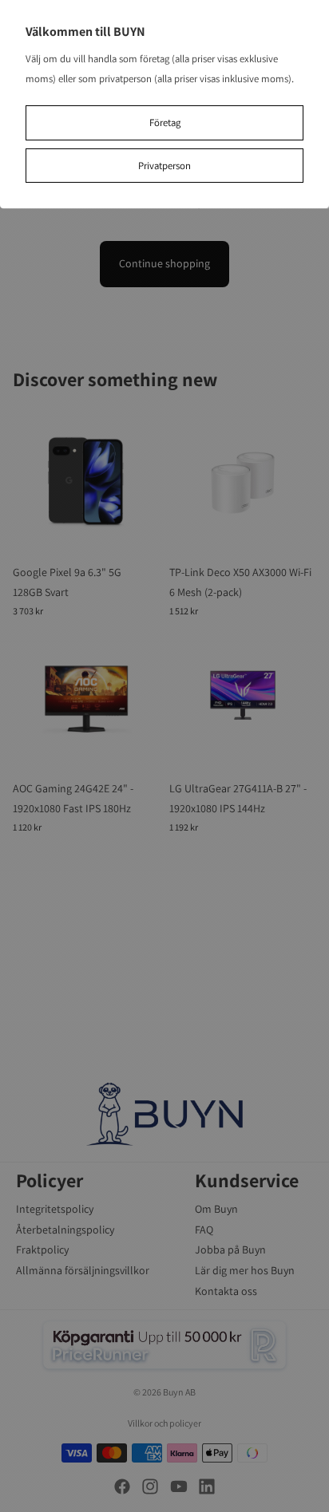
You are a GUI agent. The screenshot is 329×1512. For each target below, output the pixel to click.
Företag (164, 122)
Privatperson (164, 165)
